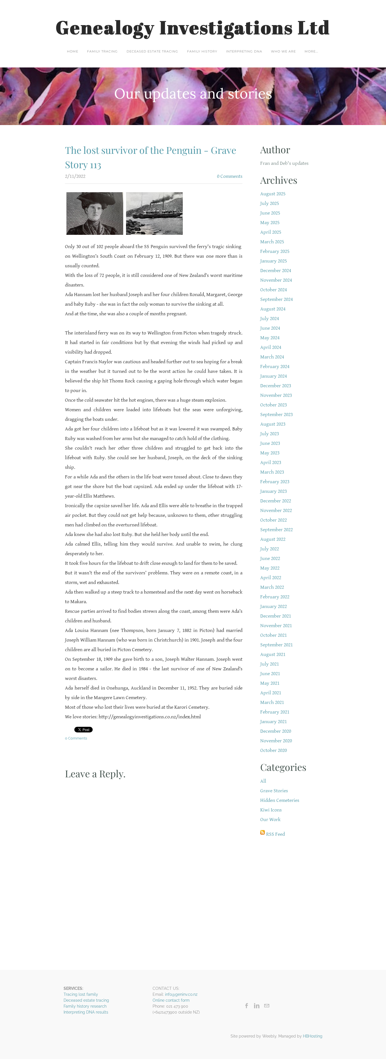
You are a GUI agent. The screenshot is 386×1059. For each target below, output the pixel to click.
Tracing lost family (81, 994)
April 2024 (270, 347)
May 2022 (269, 568)
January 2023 (273, 491)
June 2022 (270, 558)
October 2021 (273, 635)
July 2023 (269, 434)
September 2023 (276, 414)
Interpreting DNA (244, 51)
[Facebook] (247, 1006)
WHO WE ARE (283, 51)
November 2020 (276, 741)
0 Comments (229, 176)
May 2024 (269, 338)
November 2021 (276, 626)
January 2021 (273, 722)
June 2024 (270, 328)
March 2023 (272, 472)
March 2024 (272, 357)
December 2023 (275, 386)
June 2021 (270, 674)
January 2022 (273, 606)
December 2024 (275, 270)
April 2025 (270, 232)
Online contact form (171, 1000)
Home (72, 51)
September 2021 (276, 645)
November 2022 (276, 510)
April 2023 (270, 462)
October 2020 (273, 750)
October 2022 (273, 520)
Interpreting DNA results (86, 1012)
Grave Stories (274, 791)
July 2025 (269, 203)
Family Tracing (102, 51)
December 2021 (275, 616)
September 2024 (276, 299)
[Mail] (266, 1006)
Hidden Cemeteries (279, 800)
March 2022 (272, 587)
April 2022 (270, 578)
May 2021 (269, 683)
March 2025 (272, 242)
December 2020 (275, 731)
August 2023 (272, 424)
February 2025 (274, 251)
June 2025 (270, 213)
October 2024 (273, 290)
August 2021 (272, 654)
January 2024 (273, 376)
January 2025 (273, 261)
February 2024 (274, 366)
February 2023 (274, 482)
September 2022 (276, 530)
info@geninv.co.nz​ (181, 994)
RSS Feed (275, 834)
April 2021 (270, 693)
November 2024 (276, 280)
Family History (202, 51)
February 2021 (274, 712)
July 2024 (269, 318)
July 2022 (269, 549)
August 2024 (272, 309)
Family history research (85, 1006)
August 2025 (272, 194)
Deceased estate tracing (152, 51)
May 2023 (269, 453)
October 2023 (273, 405)
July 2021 (269, 664)
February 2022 (274, 597)
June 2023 (270, 443)
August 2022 (272, 539)
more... (311, 51)
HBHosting (312, 1036)
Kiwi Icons (271, 810)
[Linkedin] (256, 1006)
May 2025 (269, 223)
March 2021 (272, 702)
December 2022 (275, 501)
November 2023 (276, 395)
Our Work (270, 819)
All (263, 781)
